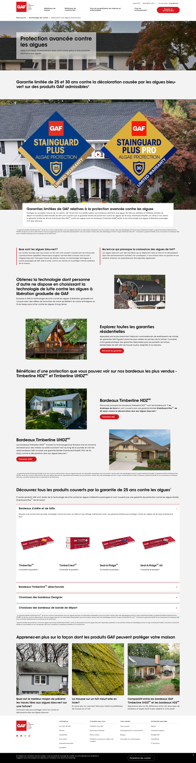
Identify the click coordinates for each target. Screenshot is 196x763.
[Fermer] (193, 754)
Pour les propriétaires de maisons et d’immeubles (105, 9)
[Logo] (24, 11)
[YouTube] (29, 736)
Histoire (61, 730)
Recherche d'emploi (97, 730)
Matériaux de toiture (49, 9)
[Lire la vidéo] (98, 154)
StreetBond (155, 739)
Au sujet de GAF (65, 726)
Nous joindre (125, 726)
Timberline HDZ (108, 417)
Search (135, 3)
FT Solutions (155, 743)
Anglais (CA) (149, 3)
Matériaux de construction (70, 9)
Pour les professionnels (141, 9)
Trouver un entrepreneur (168, 10)
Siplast (153, 726)
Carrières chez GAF (96, 726)
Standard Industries (66, 743)
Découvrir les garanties (112, 351)
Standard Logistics (158, 730)
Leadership (63, 735)
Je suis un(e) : (168, 3)
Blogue (122, 735)
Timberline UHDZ (25, 459)
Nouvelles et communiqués (130, 739)
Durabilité (62, 747)
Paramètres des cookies (140, 758)
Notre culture (94, 735)
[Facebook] (17, 736)
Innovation (63, 739)
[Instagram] (25, 736)
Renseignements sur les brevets (131, 730)
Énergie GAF (155, 735)
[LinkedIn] (21, 736)
